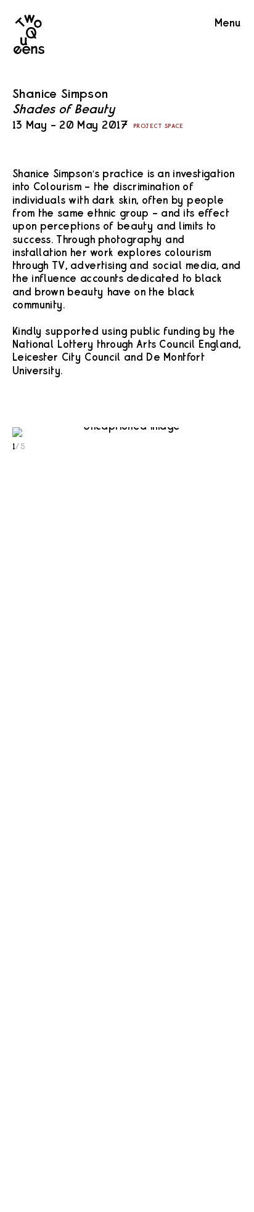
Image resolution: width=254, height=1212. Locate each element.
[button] (127, 432)
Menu (227, 23)
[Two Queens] (34, 51)
